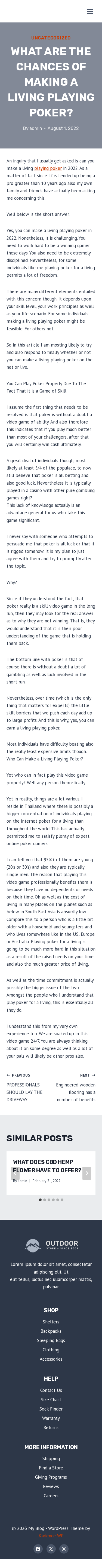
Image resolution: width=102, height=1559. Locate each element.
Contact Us (51, 1390)
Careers (51, 1496)
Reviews (51, 1486)
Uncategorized (51, 38)
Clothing (51, 1350)
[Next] (86, 1173)
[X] (51, 1549)
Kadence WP (51, 1536)
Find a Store (51, 1468)
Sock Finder (51, 1409)
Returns (51, 1427)
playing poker (48, 168)
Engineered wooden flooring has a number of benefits (75, 1088)
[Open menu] (89, 11)
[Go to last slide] (15, 1173)
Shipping (51, 1458)
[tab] (40, 1199)
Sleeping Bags (51, 1340)
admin (35, 128)
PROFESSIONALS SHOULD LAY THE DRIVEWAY (24, 1088)
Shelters (51, 1322)
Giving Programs (51, 1477)
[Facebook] (38, 1549)
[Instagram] (64, 1549)
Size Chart (51, 1400)
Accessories (51, 1359)
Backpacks (51, 1331)
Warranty (51, 1418)
